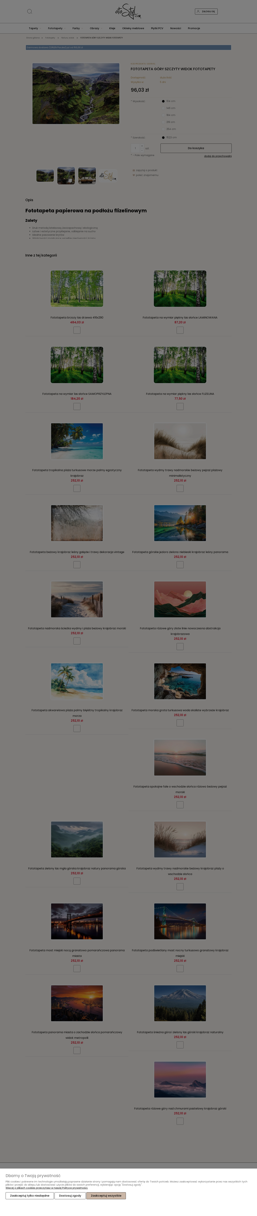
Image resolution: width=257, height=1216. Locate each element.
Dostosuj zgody (70, 1196)
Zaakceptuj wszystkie (106, 1196)
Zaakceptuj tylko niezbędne (29, 1196)
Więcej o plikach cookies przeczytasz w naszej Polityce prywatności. (47, 1188)
